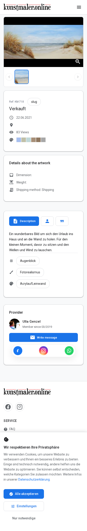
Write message (43, 337)
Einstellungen (24, 506)
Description (24, 221)
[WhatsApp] (69, 350)
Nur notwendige (23, 518)
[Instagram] (43, 350)
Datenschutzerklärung (34, 479)
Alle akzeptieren (23, 494)
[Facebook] (17, 350)
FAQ (9, 429)
